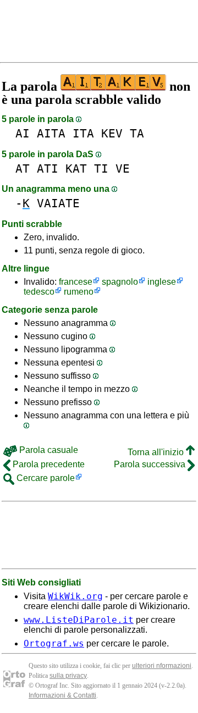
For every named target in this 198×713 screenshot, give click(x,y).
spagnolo (120, 281)
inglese (161, 281)
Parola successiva (151, 464)
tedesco (39, 291)
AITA (51, 133)
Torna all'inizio (157, 452)
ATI (47, 168)
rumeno (79, 291)
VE (123, 168)
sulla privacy (68, 675)
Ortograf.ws (54, 643)
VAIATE (58, 203)
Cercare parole (44, 478)
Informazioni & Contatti (62, 695)
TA (137, 133)
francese (75, 281)
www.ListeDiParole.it (79, 620)
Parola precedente (47, 464)
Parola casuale (47, 450)
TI (101, 168)
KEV (112, 133)
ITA (83, 133)
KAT (76, 168)
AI (22, 133)
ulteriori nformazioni (161, 666)
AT (22, 168)
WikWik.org (75, 596)
